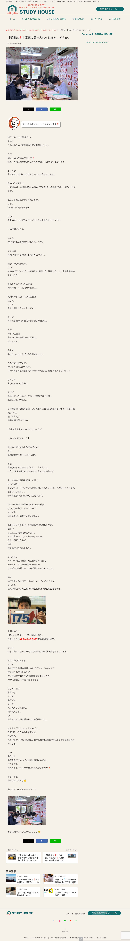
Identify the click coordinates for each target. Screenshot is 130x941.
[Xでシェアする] (28, 109)
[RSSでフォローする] (76, 921)
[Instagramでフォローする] (59, 921)
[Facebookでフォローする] (54, 921)
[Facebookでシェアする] (42, 109)
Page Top (65, 931)
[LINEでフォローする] (65, 921)
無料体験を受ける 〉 (110, 9)
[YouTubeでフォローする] (70, 921)
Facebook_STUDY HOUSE (97, 34)
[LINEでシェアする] (55, 109)
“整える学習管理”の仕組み (104, 913)
